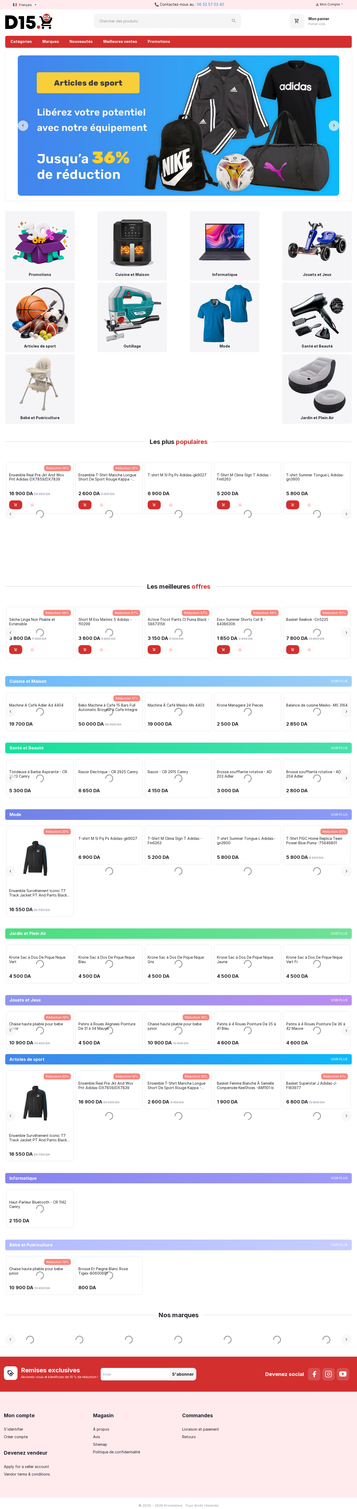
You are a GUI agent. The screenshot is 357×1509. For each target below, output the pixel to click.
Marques (50, 41)
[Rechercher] (234, 21)
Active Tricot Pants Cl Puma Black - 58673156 (109, 673)
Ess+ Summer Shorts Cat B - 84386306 (172, 621)
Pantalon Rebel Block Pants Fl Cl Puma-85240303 (314, 621)
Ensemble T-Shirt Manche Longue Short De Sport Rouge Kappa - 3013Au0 (38, 529)
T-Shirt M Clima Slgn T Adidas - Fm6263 (175, 477)
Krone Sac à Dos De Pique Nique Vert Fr (314, 1168)
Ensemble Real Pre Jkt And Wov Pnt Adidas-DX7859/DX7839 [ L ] (32, 1399)
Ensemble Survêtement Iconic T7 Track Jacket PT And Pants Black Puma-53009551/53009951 (101, 1049)
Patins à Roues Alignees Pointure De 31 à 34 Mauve (169, 1287)
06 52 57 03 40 (210, 4)
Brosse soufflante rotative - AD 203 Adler (307, 930)
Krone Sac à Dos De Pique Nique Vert (37, 1168)
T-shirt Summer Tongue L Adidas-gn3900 (246, 477)
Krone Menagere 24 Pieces (303, 809)
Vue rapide (40, 659)
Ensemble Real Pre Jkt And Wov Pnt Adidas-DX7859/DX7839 (168, 1399)
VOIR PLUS (339, 733)
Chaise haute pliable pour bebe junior (99, 1287)
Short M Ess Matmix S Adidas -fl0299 (35, 673)
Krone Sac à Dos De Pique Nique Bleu (106, 1168)
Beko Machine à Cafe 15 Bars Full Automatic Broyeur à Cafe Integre (170, 811)
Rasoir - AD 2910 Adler (22, 928)
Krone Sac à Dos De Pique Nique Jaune (245, 1168)
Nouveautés (81, 41)
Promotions (159, 41)
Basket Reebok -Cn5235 (238, 619)
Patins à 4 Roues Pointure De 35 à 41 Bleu (309, 1287)
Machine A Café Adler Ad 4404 (99, 809)
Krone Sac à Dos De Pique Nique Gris (176, 1168)
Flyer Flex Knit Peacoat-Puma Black (33, 1047)
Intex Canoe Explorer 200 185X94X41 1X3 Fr (25, 1287)
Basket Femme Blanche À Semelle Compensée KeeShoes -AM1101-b (314, 477)
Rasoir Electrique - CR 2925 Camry (171, 928)
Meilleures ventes (120, 41)
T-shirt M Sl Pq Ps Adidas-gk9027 (107, 527)
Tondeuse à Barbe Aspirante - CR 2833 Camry (101, 930)
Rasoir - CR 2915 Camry (230, 928)
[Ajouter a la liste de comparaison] (32, 557)
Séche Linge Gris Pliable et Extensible (25, 811)
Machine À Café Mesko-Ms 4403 (238, 809)
